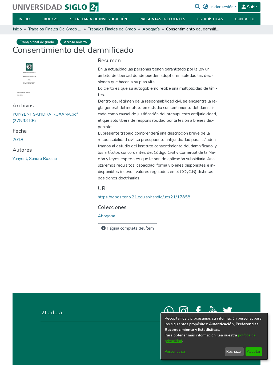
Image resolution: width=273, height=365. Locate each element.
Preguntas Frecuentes (162, 19)
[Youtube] (213, 310)
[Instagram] (183, 310)
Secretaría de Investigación (98, 19)
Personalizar (175, 351)
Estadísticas (210, 19)
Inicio (24, 19)
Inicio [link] (17, 29)
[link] (106, 216)
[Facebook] (198, 310)
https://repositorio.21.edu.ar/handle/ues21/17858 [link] (144, 197)
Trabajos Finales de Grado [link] (112, 29)
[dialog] (214, 336)
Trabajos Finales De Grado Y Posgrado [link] (55, 29)
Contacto (244, 19)
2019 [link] (18, 140)
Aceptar (253, 351)
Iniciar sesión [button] (222, 7)
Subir (251, 7)
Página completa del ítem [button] (130, 228)
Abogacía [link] (151, 29)
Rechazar (234, 351)
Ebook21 (50, 19)
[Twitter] (227, 310)
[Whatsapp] (169, 310)
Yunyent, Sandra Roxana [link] (35, 159)
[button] (197, 7)
